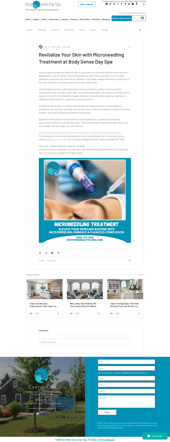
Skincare (93, 30)
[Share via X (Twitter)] (46, 253)
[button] (143, 4)
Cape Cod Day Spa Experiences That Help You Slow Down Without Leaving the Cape (43, 305)
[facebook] (121, 4)
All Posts (30, 30)
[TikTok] (110, 4)
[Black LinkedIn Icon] (129, 4)
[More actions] (129, 46)
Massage (104, 30)
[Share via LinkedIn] (52, 253)
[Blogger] (133, 4)
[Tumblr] (136, 4)
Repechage (42, 30)
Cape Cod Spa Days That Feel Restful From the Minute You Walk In (124, 305)
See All (140, 274)
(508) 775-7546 (140, 1)
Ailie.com (110, 440)
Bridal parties (69, 30)
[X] (118, 4)
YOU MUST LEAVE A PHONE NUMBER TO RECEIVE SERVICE (122, 373)
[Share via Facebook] (40, 253)
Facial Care (55, 30)
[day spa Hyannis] (85, 289)
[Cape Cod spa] (44, 289)
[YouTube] (106, 4)
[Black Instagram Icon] (114, 4)
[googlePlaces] (125, 4)
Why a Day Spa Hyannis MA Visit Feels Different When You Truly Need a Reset (83, 305)
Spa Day (82, 30)
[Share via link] (58, 253)
